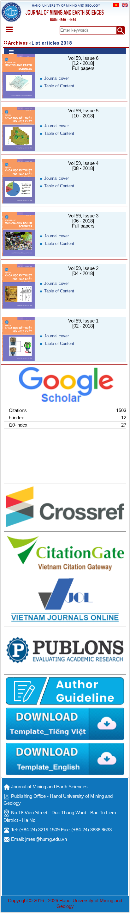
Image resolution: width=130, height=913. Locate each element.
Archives (18, 43)
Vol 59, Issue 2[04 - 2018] (83, 271)
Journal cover (56, 78)
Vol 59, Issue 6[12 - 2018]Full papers (83, 63)
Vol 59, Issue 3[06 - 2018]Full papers (83, 220)
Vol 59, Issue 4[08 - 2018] (83, 166)
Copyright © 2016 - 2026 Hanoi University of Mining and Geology (65, 903)
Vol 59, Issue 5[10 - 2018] (83, 113)
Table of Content (59, 86)
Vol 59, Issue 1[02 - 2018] (83, 323)
